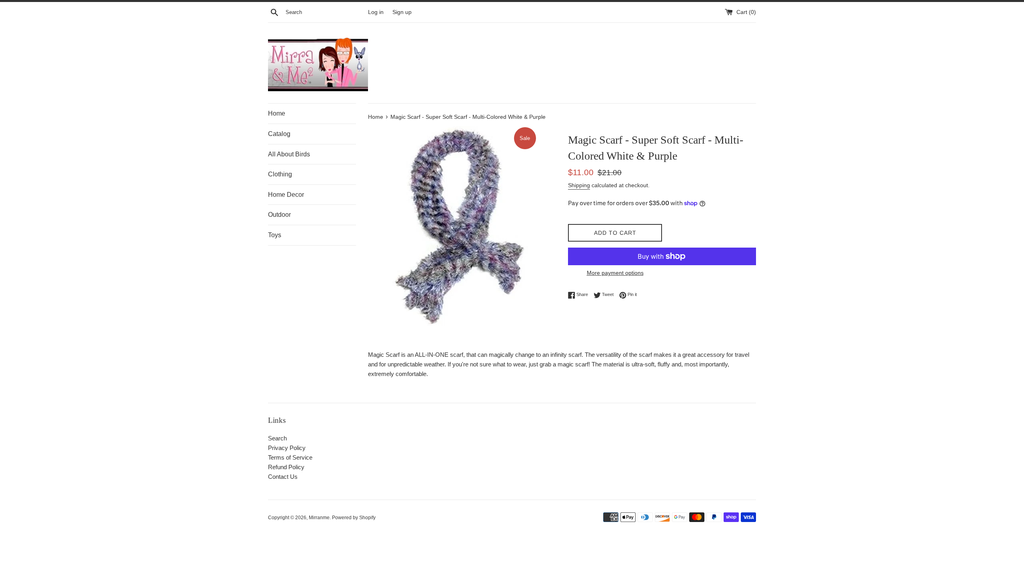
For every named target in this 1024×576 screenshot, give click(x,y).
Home (276, 113)
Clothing (280, 174)
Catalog (279, 133)
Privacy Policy (287, 447)
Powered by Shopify (354, 517)
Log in (376, 12)
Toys (274, 235)
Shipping (579, 185)
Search (277, 438)
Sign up (402, 12)
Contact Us (283, 476)
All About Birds (289, 154)
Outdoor (279, 214)
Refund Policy (286, 467)
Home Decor (286, 194)
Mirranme (319, 517)
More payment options (615, 273)
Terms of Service (290, 457)
